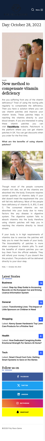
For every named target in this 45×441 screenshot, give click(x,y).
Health (4, 80)
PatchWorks (13, 126)
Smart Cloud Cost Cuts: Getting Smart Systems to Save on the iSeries (21, 358)
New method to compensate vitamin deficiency (20, 88)
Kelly (4, 267)
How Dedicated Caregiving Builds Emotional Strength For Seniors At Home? (22, 341)
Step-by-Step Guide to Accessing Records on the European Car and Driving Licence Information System (22, 290)
